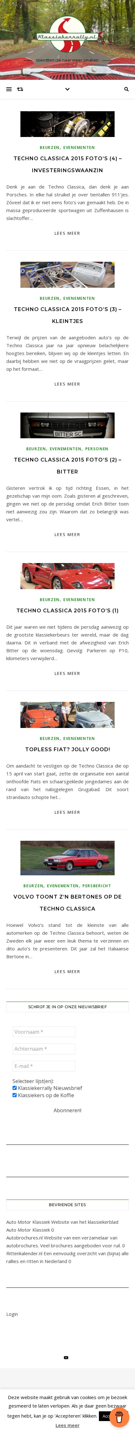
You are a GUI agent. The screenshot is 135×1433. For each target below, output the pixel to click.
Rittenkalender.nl (24, 1253)
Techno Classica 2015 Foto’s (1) (67, 611)
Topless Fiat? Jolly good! (67, 749)
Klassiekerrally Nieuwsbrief (49, 1088)
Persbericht (97, 886)
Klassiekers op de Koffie (45, 1095)
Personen (97, 448)
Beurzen (50, 147)
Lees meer (67, 1425)
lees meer (67, 233)
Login (12, 1314)
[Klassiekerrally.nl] (67, 34)
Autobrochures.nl (24, 1237)
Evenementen (79, 147)
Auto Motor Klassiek (28, 1222)
